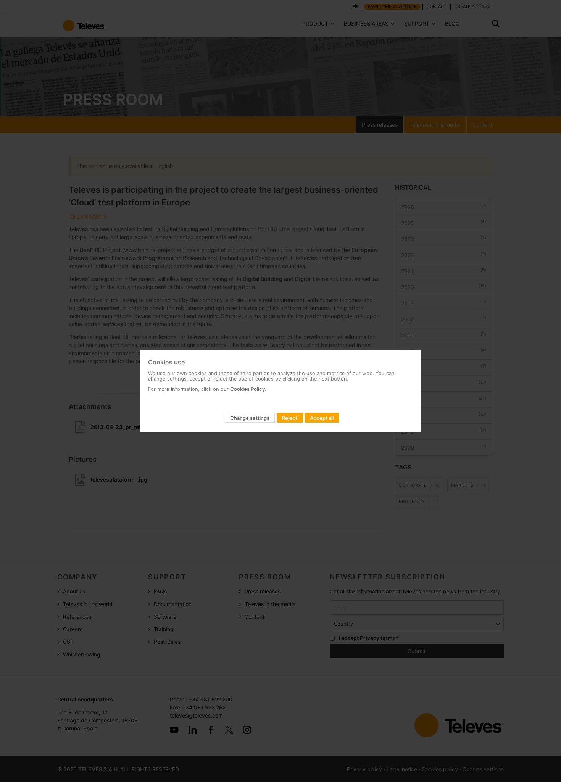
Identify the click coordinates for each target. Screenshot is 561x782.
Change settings (249, 418)
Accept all (322, 418)
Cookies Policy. (248, 389)
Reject (289, 418)
